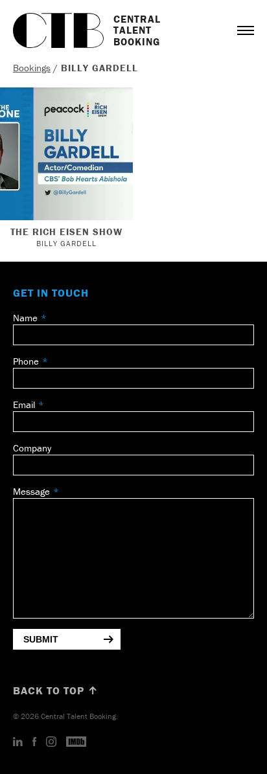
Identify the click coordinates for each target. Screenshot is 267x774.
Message (31, 491)
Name (25, 318)
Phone (26, 361)
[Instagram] (51, 742)
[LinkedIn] (18, 742)
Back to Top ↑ (56, 690)
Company (32, 448)
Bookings (32, 68)
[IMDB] (76, 742)
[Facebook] (34, 742)
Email (24, 404)
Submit (40, 639)
